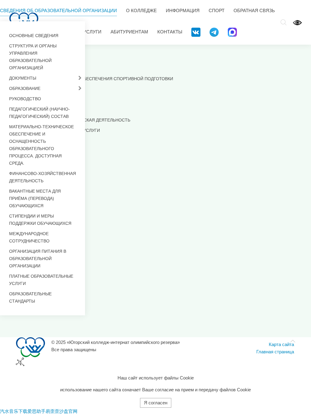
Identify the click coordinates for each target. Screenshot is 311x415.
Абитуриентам (129, 31)
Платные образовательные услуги (41, 280)
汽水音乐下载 (13, 411)
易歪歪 (52, 411)
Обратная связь (254, 10)
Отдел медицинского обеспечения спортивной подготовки (100, 78)
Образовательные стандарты (30, 297)
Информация (183, 10)
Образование (24, 88)
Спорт (216, 10)
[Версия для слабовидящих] (297, 22)
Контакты (169, 31)
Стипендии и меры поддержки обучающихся (40, 220)
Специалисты (44, 109)
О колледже (141, 10)
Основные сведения (33, 35)
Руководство (25, 98)
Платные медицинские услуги (64, 130)
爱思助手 (36, 411)
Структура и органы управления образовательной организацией (32, 56)
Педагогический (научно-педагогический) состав (39, 113)
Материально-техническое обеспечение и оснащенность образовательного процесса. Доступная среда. (41, 145)
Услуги (92, 31)
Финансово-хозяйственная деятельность (42, 177)
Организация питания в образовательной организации (37, 258)
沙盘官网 (68, 411)
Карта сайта (281, 344)
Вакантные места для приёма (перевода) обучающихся (35, 198)
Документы (22, 78)
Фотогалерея (43, 140)
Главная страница (275, 351)
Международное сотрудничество (29, 237)
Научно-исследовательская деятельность (79, 120)
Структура (40, 89)
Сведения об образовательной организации (58, 10)
